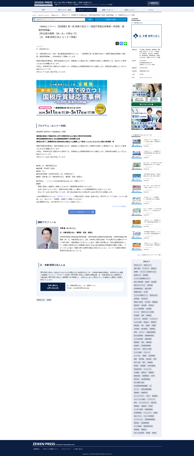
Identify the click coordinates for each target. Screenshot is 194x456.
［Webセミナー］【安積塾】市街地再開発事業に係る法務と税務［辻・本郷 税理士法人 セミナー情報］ (152, 152)
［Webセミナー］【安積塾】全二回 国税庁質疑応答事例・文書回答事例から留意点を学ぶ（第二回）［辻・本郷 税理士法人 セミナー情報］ (152, 221)
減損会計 (143, 429)
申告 (155, 359)
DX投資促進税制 (145, 345)
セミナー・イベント (86, 10)
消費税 (136, 271)
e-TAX (152, 376)
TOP (43, 10)
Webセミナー (41, 300)
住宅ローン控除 (147, 349)
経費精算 (152, 329)
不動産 (154, 325)
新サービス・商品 (64, 10)
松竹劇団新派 (137, 412)
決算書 (148, 325)
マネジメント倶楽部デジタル (148, 271)
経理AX (136, 365)
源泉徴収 (136, 325)
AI (150, 386)
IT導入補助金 (151, 365)
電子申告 (136, 379)
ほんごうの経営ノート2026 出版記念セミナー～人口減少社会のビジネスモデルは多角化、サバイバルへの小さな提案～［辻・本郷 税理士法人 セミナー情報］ (152, 209)
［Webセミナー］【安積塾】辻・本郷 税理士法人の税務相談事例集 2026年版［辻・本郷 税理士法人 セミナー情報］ (152, 198)
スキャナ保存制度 (149, 416)
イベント (136, 312)
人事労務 (136, 329)
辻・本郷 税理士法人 (43, 49)
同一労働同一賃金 (139, 382)
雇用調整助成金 (149, 335)
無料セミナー (147, 265)
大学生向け (144, 298)
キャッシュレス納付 (139, 399)
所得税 (49, 300)
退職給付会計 (137, 292)
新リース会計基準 (139, 433)
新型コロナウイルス (139, 285)
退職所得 (136, 392)
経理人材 (153, 402)
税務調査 (148, 315)
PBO (135, 402)
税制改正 (153, 268)
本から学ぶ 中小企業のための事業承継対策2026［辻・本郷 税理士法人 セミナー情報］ (152, 164)
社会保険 (153, 282)
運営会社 (36, 449)
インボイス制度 (138, 409)
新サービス (137, 349)
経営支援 (150, 285)
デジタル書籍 (137, 352)
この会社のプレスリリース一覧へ (151, 255)
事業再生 (153, 322)
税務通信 (136, 342)
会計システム (137, 416)
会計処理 (143, 305)
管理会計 (151, 305)
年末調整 (136, 315)
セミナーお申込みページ (81, 212)
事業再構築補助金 (150, 419)
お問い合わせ (79, 449)
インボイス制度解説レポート (142, 278)
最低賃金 (154, 396)
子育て (148, 396)
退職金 (144, 355)
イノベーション (138, 419)
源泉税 (148, 433)
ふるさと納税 (137, 322)
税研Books (144, 392)
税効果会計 (137, 376)
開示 (144, 362)
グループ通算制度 (139, 308)
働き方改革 (148, 288)
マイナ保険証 (137, 426)
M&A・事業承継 (138, 282)
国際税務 (154, 302)
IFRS (135, 332)
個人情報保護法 (145, 379)
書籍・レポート (107, 10)
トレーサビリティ (144, 402)
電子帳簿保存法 (138, 288)
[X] (117, 44)
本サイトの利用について (51, 449)
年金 (142, 342)
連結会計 (136, 423)
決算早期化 (152, 355)
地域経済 (143, 406)
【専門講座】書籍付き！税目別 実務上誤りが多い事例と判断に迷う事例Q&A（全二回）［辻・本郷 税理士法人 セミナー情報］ (152, 175)
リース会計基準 (138, 339)
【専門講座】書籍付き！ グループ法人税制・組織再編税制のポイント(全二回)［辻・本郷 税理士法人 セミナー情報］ (152, 232)
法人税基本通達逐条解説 (141, 386)
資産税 (155, 412)
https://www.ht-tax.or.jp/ (146, 77)
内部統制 (150, 362)
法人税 (146, 292)
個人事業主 (144, 329)
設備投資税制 (148, 409)
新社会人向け (153, 295)
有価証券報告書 (151, 332)
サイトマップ (66, 449)
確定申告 (136, 305)
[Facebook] (121, 44)
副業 (135, 359)
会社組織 (148, 308)
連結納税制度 (145, 423)
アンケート (147, 352)
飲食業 (154, 433)
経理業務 (145, 275)
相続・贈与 (137, 268)
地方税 (150, 406)
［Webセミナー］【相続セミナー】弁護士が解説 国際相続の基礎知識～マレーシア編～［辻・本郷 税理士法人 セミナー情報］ (152, 140)
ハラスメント (151, 399)
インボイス (146, 268)
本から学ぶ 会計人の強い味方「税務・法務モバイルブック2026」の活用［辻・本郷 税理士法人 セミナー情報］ (152, 186)
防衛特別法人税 (148, 426)
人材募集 (136, 372)
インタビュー (153, 319)
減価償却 (151, 372)
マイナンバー (147, 369)
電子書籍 (141, 359)
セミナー (141, 332)
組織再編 (148, 342)
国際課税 (136, 406)
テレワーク (137, 319)
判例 (142, 315)
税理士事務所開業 (146, 389)
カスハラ (136, 389)
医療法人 (143, 372)
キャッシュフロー (139, 396)
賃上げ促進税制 (138, 335)
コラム (150, 10)
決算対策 (136, 298)
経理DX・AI (137, 275)
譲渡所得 (145, 319)
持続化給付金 (137, 369)
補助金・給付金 (138, 302)
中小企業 (147, 302)
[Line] (125, 44)
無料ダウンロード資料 (147, 312)
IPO (142, 325)
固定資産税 (148, 339)
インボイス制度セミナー (141, 295)
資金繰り (146, 322)
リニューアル (147, 412)
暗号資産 (148, 359)
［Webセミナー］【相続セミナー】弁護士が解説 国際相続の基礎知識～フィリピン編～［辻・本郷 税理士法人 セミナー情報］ (152, 244)
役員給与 (136, 345)
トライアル (137, 355)
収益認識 (143, 365)
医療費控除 (146, 376)
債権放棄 (136, 429)
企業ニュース (129, 10)
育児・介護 (137, 362)
